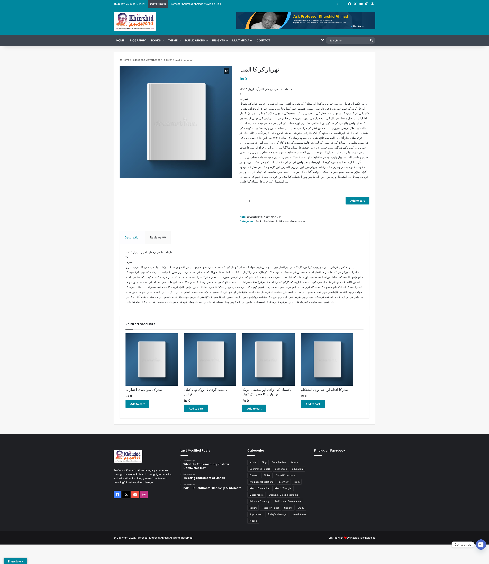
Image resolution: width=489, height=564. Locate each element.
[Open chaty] (481, 544)
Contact (263, 40)
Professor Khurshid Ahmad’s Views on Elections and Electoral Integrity (212, 3)
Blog (264, 462)
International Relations (261, 481)
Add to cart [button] (137, 404)
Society (288, 507)
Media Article (256, 494)
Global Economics (285, 475)
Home (120, 40)
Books (156, 40)
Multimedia (240, 40)
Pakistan (167, 59)
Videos (253, 520)
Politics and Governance (146, 59)
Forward (253, 475)
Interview (284, 481)
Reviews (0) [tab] (158, 237)
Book (259, 221)
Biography (138, 40)
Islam (297, 481)
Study (301, 507)
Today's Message (277, 514)
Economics (281, 468)
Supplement (255, 514)
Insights (218, 40)
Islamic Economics (259, 488)
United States (299, 514)
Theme (173, 40)
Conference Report (259, 468)
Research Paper (270, 507)
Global (267, 475)
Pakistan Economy (259, 501)
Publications (195, 40)
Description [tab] (132, 237)
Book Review (279, 462)
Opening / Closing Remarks (283, 494)
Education (297, 468)
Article (252, 462)
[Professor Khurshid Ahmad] (135, 21)
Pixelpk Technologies (362, 537)
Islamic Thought (282, 488)
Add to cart (357, 200)
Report (253, 507)
